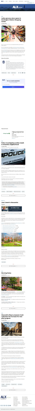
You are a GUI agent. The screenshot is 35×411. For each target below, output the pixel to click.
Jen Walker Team (11, 213)
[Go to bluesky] (10, 405)
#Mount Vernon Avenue (17, 191)
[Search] (33, 2)
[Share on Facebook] (19, 72)
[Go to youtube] (6, 405)
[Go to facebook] (3, 405)
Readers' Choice (15, 404)
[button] (23, 42)
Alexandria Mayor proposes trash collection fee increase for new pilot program (12, 316)
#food (9, 72)
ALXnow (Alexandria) (25, 398)
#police (23, 191)
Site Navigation (15, 405)
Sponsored (3, 200)
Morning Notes (6, 273)
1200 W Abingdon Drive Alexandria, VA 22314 (8, 225)
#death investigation (9, 191)
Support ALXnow (27, 1)
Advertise (10, 1)
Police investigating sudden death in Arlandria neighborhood (12, 143)
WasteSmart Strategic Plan (14, 358)
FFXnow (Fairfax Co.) (25, 399)
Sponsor (3, 204)
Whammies (6, 300)
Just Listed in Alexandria (9, 202)
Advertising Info (15, 398)
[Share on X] (20, 72)
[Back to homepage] (3, 1)
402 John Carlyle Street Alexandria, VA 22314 (8, 228)
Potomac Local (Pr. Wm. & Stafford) (27, 403)
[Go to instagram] (4, 405)
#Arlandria (3, 191)
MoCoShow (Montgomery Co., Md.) (26, 400)
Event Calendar (15, 400)
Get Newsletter (30, 2)
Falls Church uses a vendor (18, 342)
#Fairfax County (4, 72)
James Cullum (4, 23)
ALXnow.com (4, 274)
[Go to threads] (8, 405)
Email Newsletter (15, 399)
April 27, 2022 (15, 186)
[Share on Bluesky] (22, 72)
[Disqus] (13, 100)
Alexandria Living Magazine (5, 294)
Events (14, 1)
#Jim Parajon (20, 384)
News (2, 16)
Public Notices (21, 1)
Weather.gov (9, 297)
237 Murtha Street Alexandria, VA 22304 (8, 231)
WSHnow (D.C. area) (25, 405)
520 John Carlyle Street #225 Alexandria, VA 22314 (9, 227)
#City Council (8, 384)
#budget (3, 384)
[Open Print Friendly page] (24, 72)
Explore (16, 1)
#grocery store (14, 72)
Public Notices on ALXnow (16, 403)
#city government (14, 384)
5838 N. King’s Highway (16, 47)
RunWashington (24, 404)
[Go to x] (1, 405)
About (6, 1)
